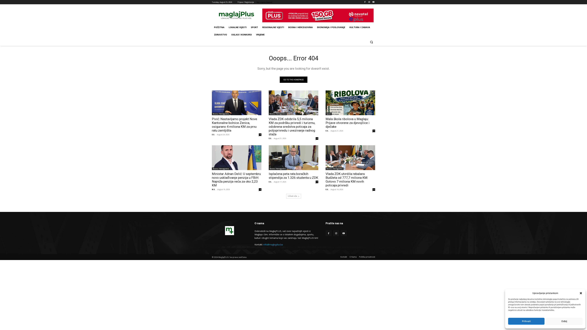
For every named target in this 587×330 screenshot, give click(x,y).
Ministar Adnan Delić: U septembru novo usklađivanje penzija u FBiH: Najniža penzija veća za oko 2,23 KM (236, 179)
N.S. (213, 189)
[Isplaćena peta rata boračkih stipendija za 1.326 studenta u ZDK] (293, 157)
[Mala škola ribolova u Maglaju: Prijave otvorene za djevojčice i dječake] (350, 102)
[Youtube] (373, 2)
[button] (580, 293)
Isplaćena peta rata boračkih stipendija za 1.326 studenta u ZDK (293, 176)
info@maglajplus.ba (273, 244)
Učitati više (292, 196)
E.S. (213, 134)
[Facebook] (365, 2)
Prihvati (526, 321)
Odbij (564, 321)
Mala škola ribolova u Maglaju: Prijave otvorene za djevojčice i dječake (347, 122)
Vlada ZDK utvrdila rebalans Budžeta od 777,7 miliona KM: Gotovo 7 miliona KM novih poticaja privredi (347, 179)
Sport (329, 114)
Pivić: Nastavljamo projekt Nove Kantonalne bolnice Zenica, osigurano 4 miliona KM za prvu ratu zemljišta (234, 124)
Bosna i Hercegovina (221, 114)
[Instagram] (369, 2)
